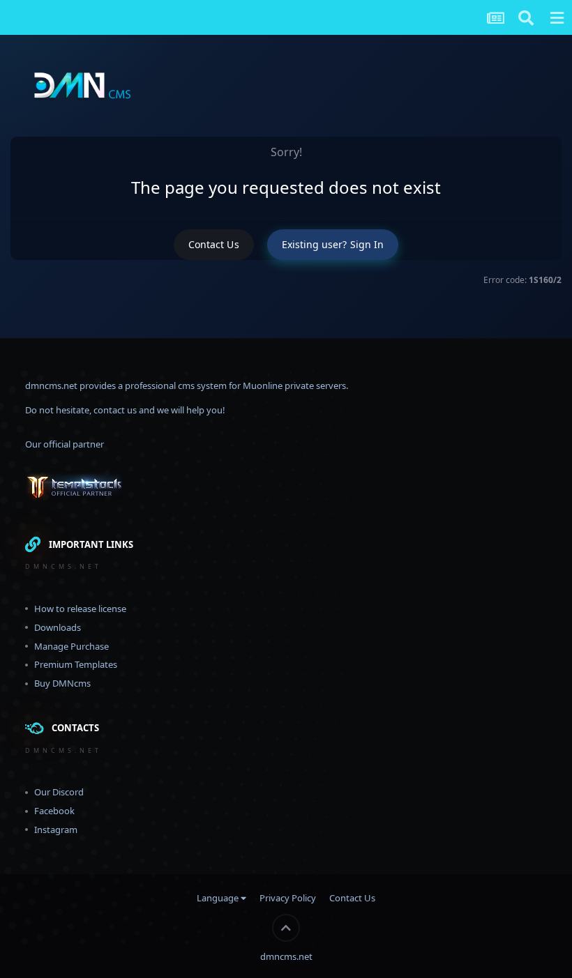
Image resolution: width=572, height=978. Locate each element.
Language (219, 898)
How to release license (80, 608)
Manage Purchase (71, 646)
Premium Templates (75, 664)
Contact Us (213, 244)
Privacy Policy (287, 898)
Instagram (55, 829)
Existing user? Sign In (333, 244)
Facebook (54, 810)
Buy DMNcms (62, 683)
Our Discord (59, 792)
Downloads (57, 627)
